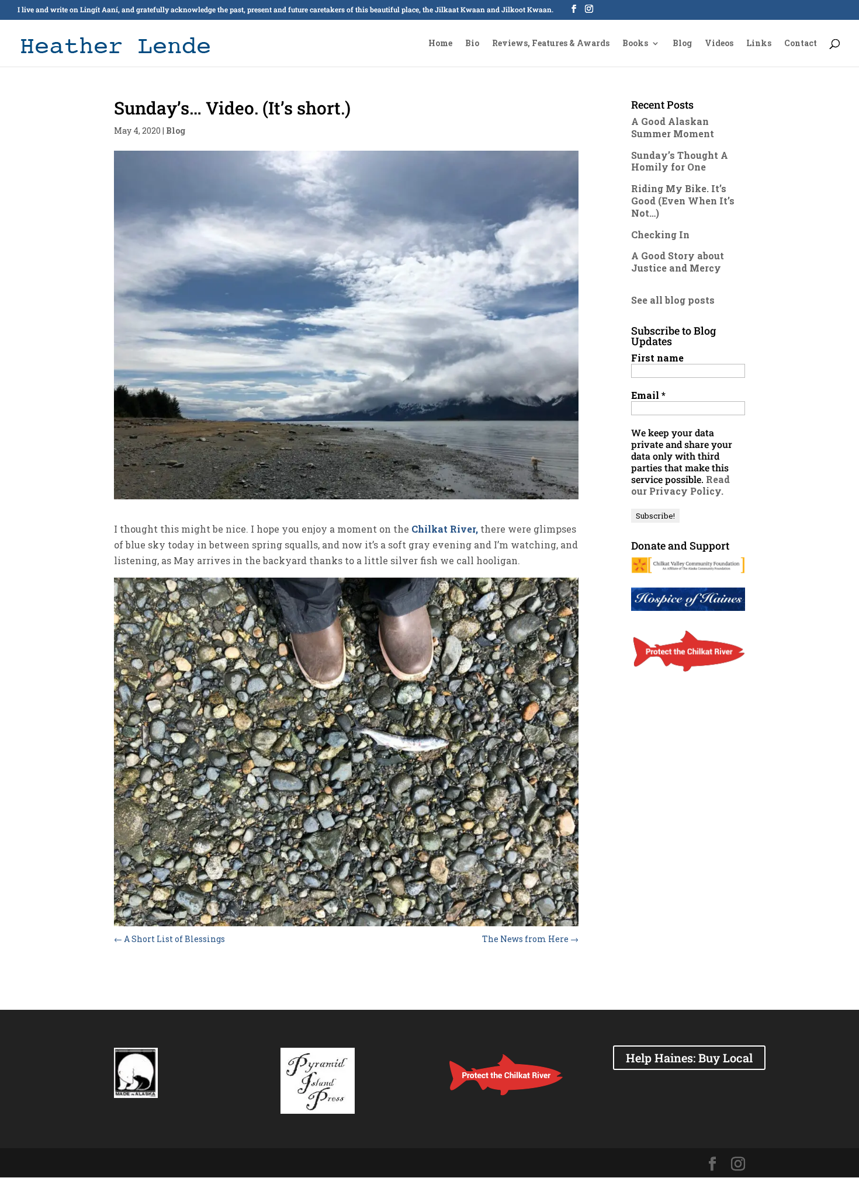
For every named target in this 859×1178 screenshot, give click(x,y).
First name (657, 358)
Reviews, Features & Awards (550, 43)
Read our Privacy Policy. (680, 485)
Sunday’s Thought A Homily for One (679, 161)
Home (440, 43)
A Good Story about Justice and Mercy (677, 261)
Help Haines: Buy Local (689, 1057)
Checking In (660, 234)
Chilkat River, (443, 529)
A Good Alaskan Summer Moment (672, 127)
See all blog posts (673, 300)
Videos (719, 43)
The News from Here (530, 938)
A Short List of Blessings (169, 938)
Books (635, 43)
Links (758, 43)
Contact (800, 43)
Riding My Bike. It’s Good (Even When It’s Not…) (683, 200)
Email (648, 395)
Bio (472, 43)
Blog (682, 43)
